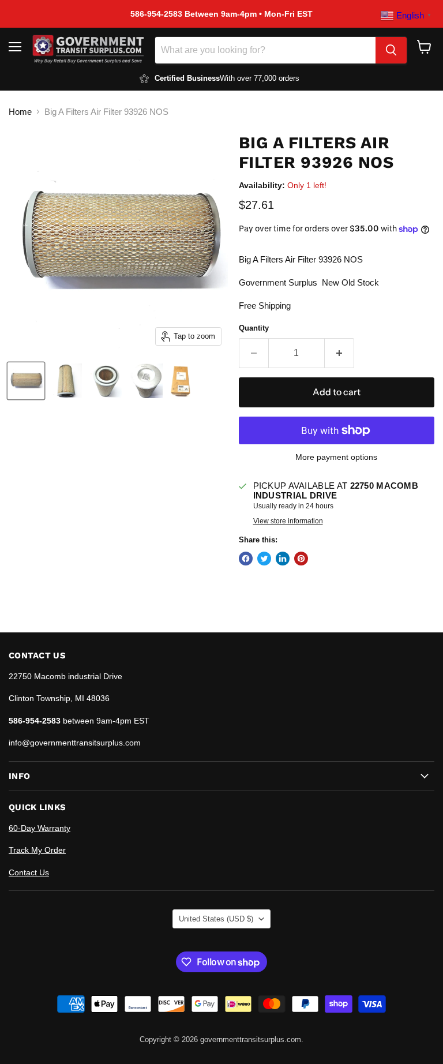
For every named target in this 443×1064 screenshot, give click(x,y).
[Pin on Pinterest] (301, 558)
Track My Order (37, 850)
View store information (288, 521)
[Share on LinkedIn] (283, 558)
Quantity (254, 328)
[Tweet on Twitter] (264, 558)
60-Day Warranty (39, 828)
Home (20, 112)
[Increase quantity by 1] (339, 353)
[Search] (391, 50)
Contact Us (29, 872)
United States (216, 919)
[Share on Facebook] (246, 558)
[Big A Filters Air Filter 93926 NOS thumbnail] (25, 380)
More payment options (336, 457)
